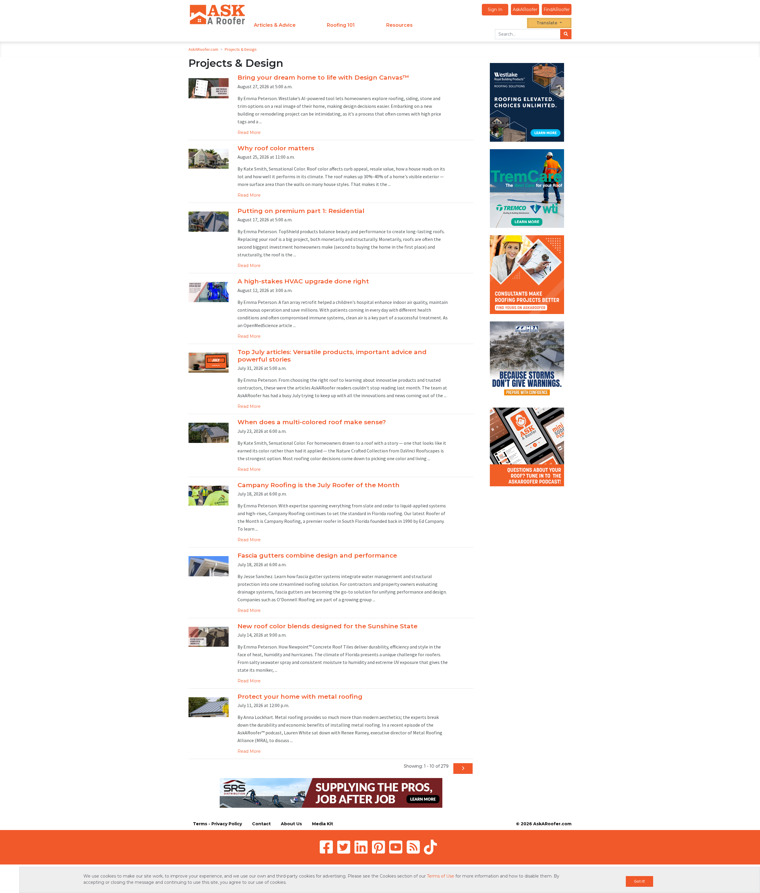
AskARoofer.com (203, 49)
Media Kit (322, 823)
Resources (399, 25)
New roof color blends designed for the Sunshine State (327, 626)
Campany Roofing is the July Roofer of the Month (319, 485)
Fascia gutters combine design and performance (317, 555)
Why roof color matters (276, 148)
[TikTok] (430, 847)
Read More (249, 132)
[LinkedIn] (361, 847)
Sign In (495, 9)
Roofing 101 (341, 25)
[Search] (565, 34)
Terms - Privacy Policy (217, 823)
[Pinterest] (378, 847)
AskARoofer (525, 9)
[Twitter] (343, 847)
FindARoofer (557, 9)
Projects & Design (240, 49)
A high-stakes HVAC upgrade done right (303, 281)
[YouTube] (395, 847)
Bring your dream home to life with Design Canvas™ (323, 77)
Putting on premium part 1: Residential (301, 210)
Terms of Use (440, 876)
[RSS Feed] (413, 847)
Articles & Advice (275, 25)
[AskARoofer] (217, 14)
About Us (291, 823)
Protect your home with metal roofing (300, 696)
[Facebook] (326, 847)
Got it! (639, 881)
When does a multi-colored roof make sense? (312, 422)
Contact (261, 823)
